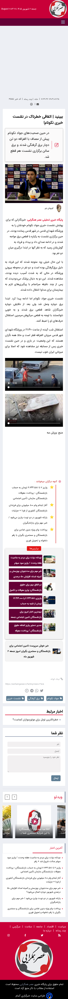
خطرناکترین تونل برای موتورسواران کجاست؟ (35, 720)
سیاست (62, 927)
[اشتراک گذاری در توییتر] (41, 690)
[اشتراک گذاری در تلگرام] (32, 690)
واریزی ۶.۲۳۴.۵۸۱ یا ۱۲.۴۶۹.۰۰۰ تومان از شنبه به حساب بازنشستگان (27, 601)
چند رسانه (61, 931)
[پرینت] (31, 104)
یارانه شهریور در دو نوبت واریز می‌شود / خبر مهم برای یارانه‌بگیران (28, 520)
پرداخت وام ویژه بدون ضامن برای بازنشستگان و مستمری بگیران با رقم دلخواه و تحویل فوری (29, 535)
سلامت (28, 927)
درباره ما (47, 931)
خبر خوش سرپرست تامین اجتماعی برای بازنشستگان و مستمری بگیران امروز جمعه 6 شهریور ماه (29, 651)
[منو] (34, 22)
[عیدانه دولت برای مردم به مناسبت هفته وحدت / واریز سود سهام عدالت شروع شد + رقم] (49, 561)
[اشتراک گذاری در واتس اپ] (37, 691)
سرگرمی (16, 927)
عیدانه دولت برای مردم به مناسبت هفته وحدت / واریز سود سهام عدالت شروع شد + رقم (26, 561)
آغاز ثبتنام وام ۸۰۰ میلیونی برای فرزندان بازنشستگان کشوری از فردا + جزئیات (28, 508)
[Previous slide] (14, 797)
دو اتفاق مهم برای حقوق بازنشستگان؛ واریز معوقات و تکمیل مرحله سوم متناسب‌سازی (25, 588)
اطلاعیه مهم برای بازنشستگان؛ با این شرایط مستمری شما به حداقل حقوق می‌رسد (34, 831)
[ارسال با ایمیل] (38, 104)
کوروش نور (49, 208)
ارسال (55, 778)
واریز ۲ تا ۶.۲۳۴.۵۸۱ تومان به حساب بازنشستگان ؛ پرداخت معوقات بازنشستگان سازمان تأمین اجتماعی (29, 493)
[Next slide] (7, 797)
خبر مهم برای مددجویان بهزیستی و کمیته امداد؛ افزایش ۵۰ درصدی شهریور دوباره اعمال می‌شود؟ (26, 574)
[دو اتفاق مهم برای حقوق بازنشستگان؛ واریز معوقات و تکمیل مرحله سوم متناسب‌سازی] (49, 588)
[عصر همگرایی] (58, 9)
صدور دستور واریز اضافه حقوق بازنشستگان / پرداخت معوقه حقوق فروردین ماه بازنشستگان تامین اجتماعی (27, 629)
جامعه (39, 927)
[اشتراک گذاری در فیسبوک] (27, 691)
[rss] (59, 936)
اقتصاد (50, 927)
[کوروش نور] (59, 208)
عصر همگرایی (26, 984)
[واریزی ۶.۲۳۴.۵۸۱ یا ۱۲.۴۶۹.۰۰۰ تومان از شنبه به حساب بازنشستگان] (49, 601)
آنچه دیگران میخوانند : (46, 481)
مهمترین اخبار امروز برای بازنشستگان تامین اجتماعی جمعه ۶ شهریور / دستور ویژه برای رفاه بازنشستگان (26, 615)
